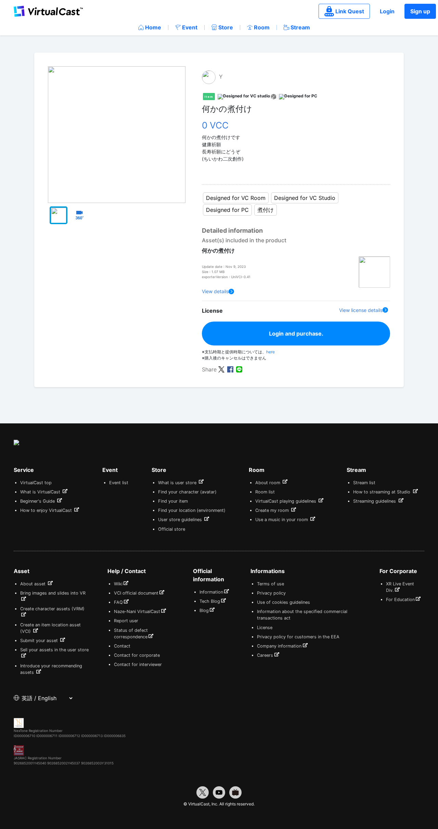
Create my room (272, 510)
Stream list (364, 482)
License (264, 627)
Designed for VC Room (236, 197)
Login (387, 11)
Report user (126, 620)
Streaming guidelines (375, 501)
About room (268, 482)
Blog (204, 610)
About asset (33, 583)
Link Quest (349, 11)
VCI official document (136, 593)
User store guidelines (180, 519)
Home (153, 27)
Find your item (173, 501)
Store (225, 27)
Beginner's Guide (38, 501)
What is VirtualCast (41, 491)
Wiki (118, 583)
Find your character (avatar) (187, 491)
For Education (400, 599)
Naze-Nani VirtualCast (137, 611)
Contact (122, 646)
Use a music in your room (282, 519)
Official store (171, 529)
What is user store (178, 482)
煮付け (265, 209)
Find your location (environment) (192, 510)
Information (211, 592)
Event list (118, 482)
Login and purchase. (296, 333)
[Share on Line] (239, 369)
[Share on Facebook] (230, 369)
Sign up (420, 11)
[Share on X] (221, 369)
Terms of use (270, 583)
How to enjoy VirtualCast (46, 510)
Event (189, 27)
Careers (265, 655)
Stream (300, 27)
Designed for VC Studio (304, 197)
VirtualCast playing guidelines (286, 501)
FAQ (118, 602)
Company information (279, 646)
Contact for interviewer (138, 664)
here (270, 351)
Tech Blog (209, 601)
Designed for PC (227, 209)
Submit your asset (39, 640)
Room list (265, 491)
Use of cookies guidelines (283, 602)
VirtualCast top (36, 482)
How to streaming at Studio (382, 491)
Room (262, 27)
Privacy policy (271, 593)
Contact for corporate (137, 655)
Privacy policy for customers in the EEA (298, 636)
